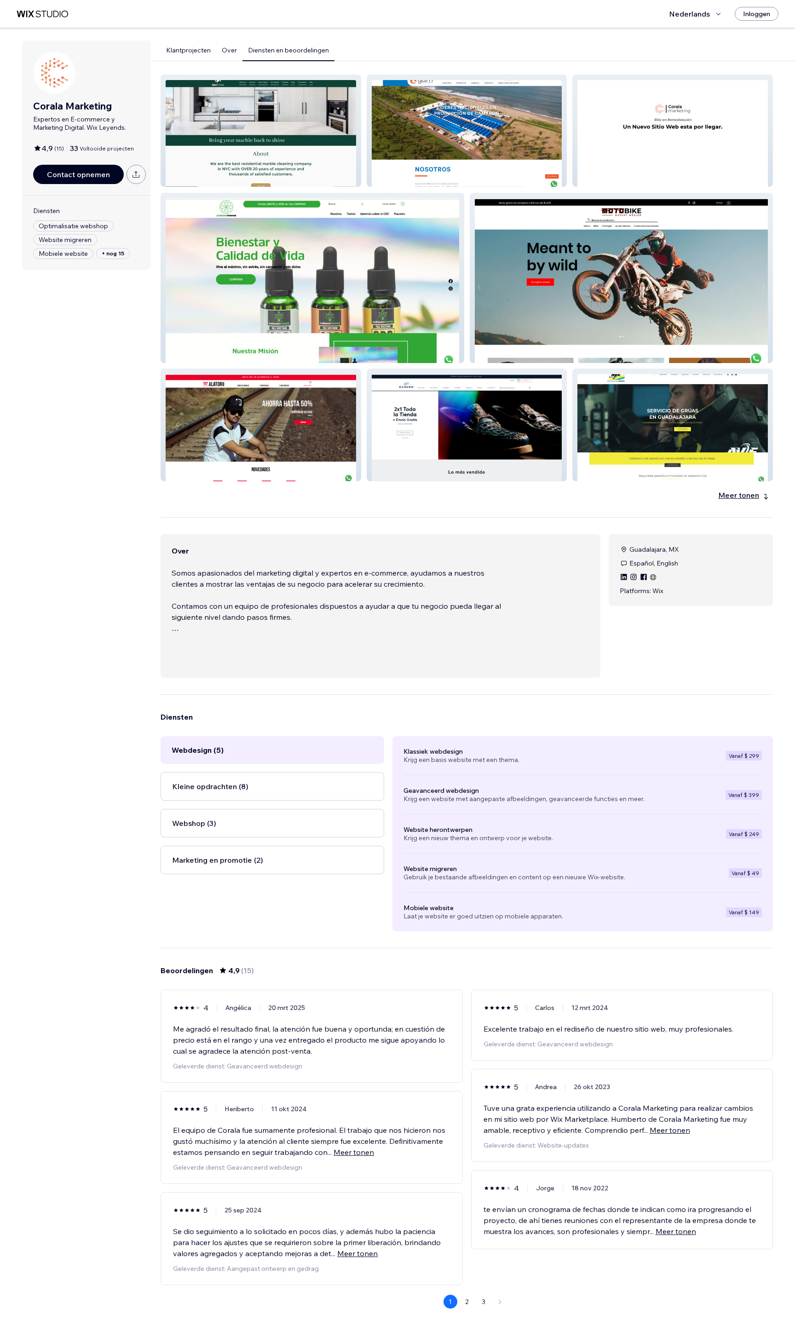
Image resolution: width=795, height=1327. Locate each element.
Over (229, 50)
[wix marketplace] (42, 14)
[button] (261, 131)
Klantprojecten (188, 50)
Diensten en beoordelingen (288, 50)
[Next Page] (500, 1302)
